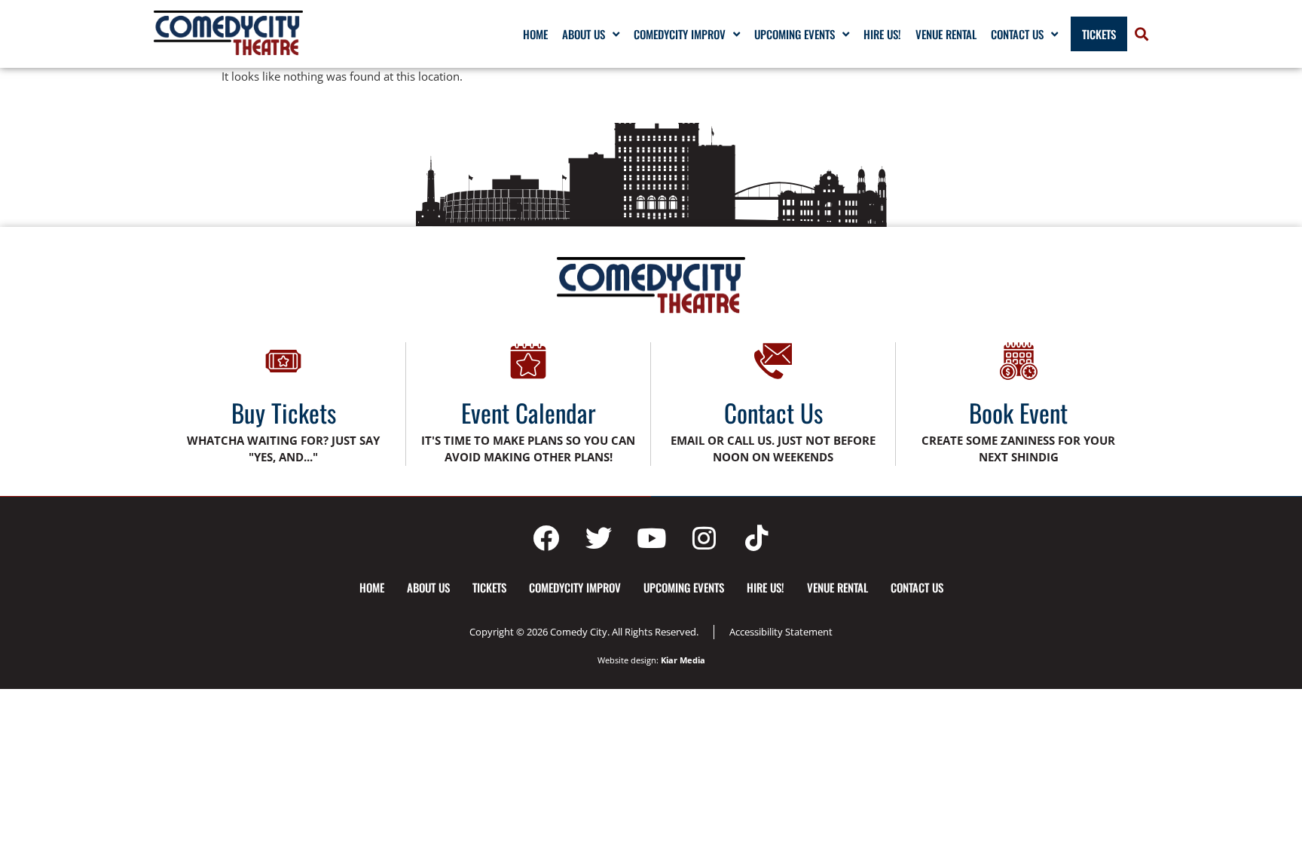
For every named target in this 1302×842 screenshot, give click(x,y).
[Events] (528, 361)
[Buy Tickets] (283, 361)
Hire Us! (882, 34)
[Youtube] (651, 538)
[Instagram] (703, 538)
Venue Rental (945, 34)
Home (535, 34)
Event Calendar (528, 412)
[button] (1141, 34)
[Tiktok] (756, 538)
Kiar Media (683, 660)
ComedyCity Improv (680, 34)
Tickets (1099, 34)
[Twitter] (598, 538)
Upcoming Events (794, 34)
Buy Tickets (283, 412)
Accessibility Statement (781, 631)
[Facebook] (545, 538)
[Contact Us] (773, 361)
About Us (583, 34)
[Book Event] (1019, 361)
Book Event (1018, 412)
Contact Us (1017, 34)
